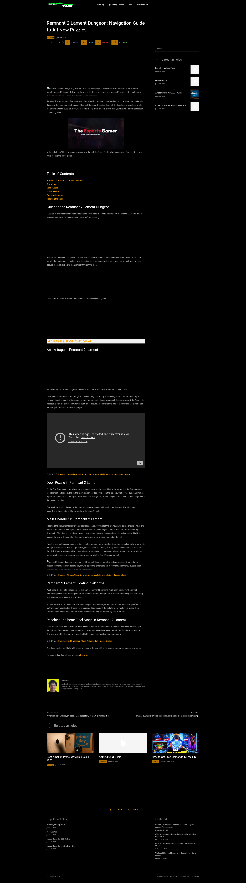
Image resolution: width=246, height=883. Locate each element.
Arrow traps (52, 184)
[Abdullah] (53, 685)
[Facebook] (110, 809)
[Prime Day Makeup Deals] (195, 69)
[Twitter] (128, 809)
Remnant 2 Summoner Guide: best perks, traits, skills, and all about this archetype (167, 716)
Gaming (50, 37)
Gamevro (84, 655)
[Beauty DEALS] (195, 81)
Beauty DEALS (161, 80)
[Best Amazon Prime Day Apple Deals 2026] (70, 743)
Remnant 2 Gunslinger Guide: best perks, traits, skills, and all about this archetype (94, 474)
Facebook (118, 810)
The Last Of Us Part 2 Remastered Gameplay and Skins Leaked (175, 854)
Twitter (135, 810)
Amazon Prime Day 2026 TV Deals (168, 93)
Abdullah (65, 680)
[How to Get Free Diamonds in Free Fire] (175, 743)
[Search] (196, 49)
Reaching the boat (55, 199)
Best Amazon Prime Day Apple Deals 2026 (68, 758)
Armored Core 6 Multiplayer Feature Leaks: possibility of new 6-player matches (78, 716)
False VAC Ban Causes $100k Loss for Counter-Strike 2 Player (175, 844)
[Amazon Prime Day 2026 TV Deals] (195, 94)
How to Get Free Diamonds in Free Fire (174, 757)
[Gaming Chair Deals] (123, 743)
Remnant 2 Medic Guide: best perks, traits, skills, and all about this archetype (92, 575)
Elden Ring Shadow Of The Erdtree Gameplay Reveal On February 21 (175, 835)
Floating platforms (55, 195)
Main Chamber (53, 191)
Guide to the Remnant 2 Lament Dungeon (65, 180)
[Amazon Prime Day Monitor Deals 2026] (195, 106)
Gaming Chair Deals (110, 757)
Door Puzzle (52, 187)
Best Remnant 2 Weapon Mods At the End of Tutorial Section (85, 641)
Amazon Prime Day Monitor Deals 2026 (170, 105)
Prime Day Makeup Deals (165, 68)
